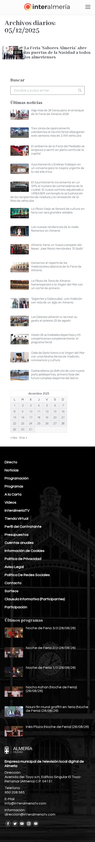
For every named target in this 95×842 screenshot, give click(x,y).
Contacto (13, 583)
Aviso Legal (14, 567)
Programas (14, 486)
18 (38, 417)
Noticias (12, 470)
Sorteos (11, 591)
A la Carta (13, 494)
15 (14, 417)
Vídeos (10, 502)
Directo (11, 462)
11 (38, 411)
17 (30, 417)
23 (22, 423)
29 (14, 429)
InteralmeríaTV (17, 510)
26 (46, 423)
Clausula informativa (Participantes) (35, 599)
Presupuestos (17, 534)
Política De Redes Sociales (27, 575)
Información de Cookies (25, 551)
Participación (16, 607)
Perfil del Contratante (23, 526)
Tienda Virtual (16, 518)
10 (30, 411)
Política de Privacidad (23, 559)
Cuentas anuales (19, 543)
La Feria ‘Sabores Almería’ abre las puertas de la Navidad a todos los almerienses (57, 53)
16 (22, 417)
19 (46, 417)
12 (46, 411)
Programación (17, 478)
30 (22, 429)
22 (14, 423)
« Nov (13, 437)
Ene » (23, 437)
